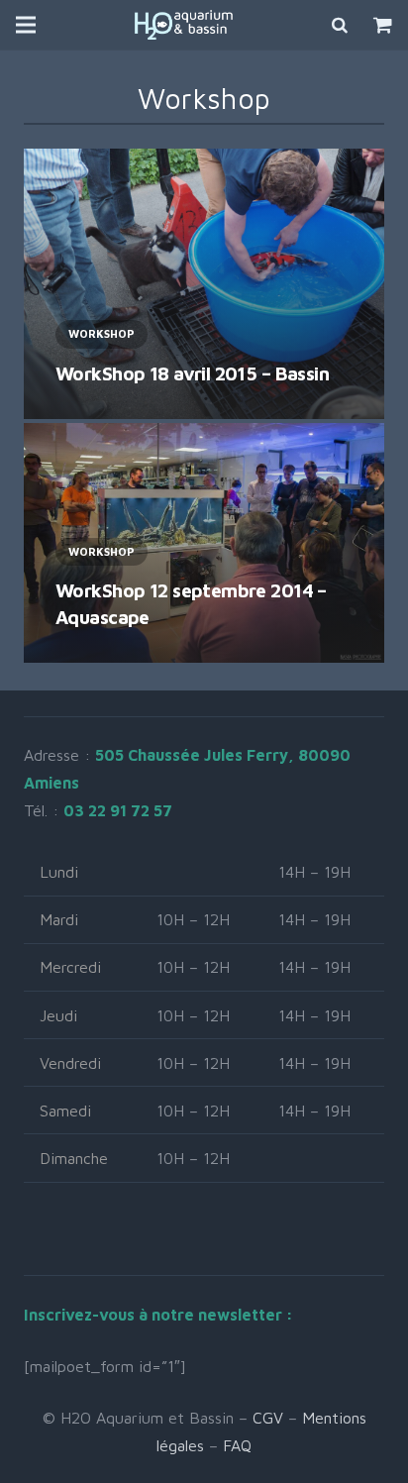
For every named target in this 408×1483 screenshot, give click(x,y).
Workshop (101, 333)
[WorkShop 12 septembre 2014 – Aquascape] (204, 543)
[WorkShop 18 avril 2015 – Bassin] (204, 284)
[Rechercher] (340, 25)
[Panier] (382, 25)
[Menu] (26, 25)
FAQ (237, 1445)
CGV (268, 1418)
